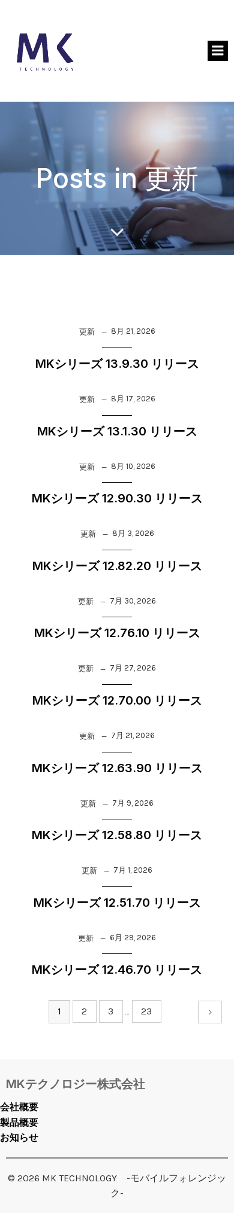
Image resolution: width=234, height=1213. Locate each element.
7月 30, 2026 (133, 600)
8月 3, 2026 (133, 533)
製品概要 (19, 1122)
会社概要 (19, 1107)
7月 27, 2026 (133, 667)
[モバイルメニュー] (218, 51)
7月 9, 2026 (133, 802)
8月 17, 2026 (133, 398)
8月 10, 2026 (133, 466)
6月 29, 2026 (133, 937)
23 (146, 1011)
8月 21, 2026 (133, 331)
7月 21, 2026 (133, 735)
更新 (87, 331)
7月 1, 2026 (132, 869)
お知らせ (19, 1137)
